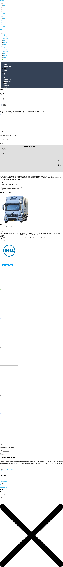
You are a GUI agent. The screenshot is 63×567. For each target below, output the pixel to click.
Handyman (4, 68)
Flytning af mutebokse (5, 8)
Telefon (1, 450)
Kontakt (2, 15)
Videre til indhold (2, 0)
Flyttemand (5, 70)
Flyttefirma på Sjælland (5, 6)
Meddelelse (1, 453)
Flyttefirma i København (7, 66)
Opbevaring (2, 11)
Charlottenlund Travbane (6, 469)
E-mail (1, 449)
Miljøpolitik (4, 14)
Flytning (4, 10)
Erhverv (2, 3)
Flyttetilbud (5, 64)
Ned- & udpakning (5, 17)
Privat (2, 9)
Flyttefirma (4, 5)
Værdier (4, 43)
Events (2, 7)
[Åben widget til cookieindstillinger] (1, 566)
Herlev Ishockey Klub (12, 469)
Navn (0, 491)
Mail (0, 501)
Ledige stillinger (5, 12)
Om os (4, 72)
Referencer (4, 13)
